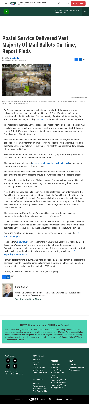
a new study (22, 242)
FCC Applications (57, 387)
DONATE (79, 3)
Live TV (66, 3)
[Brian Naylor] (7, 290)
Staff (35, 365)
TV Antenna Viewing (76, 367)
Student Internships (40, 372)
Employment (38, 370)
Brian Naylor (14, 58)
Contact (36, 362)
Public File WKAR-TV (58, 380)
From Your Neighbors (41, 391)
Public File (54, 377)
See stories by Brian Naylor (28, 299)
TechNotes (73, 365)
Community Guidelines (55, 366)
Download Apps (74, 370)
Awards (36, 384)
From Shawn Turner (40, 389)
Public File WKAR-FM (58, 382)
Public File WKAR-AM (58, 385)
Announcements (39, 386)
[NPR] (43, 399)
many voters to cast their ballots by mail (50, 163)
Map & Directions (39, 367)
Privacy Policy (56, 370)
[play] (6, 11)
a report (41, 119)
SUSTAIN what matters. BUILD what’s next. (44, 325)
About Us (36, 360)
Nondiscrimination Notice (57, 374)
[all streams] (85, 11)
